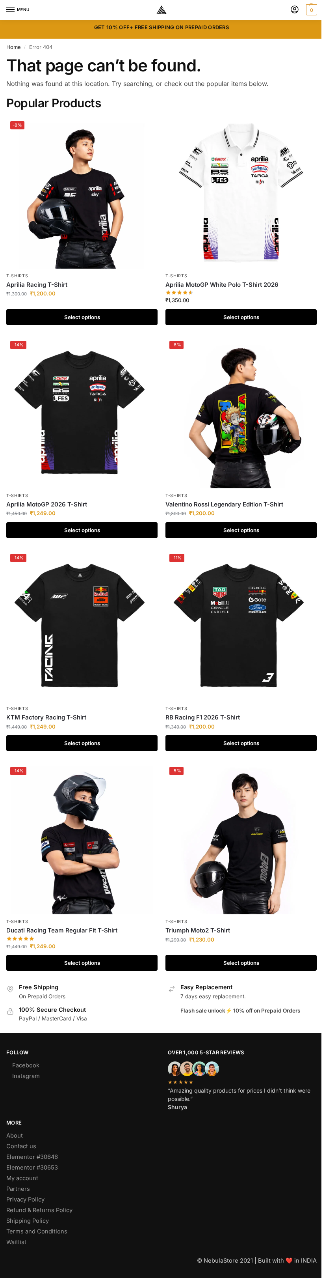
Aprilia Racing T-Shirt (36, 284)
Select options (82, 317)
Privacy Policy (25, 1199)
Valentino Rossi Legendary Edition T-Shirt (224, 504)
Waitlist (16, 1242)
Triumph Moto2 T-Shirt (197, 930)
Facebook (25, 1065)
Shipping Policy (27, 1220)
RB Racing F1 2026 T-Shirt (202, 717)
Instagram (26, 1076)
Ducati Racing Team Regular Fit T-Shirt (61, 930)
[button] (310, 9)
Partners (18, 1188)
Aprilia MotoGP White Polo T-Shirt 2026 (221, 284)
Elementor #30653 (32, 1167)
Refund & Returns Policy (39, 1210)
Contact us (21, 1146)
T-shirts (17, 275)
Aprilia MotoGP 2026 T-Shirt (46, 504)
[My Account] (294, 10)
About (14, 1135)
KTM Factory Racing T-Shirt (46, 717)
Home (13, 47)
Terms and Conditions (36, 1231)
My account (22, 1178)
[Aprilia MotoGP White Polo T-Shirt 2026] (241, 193)
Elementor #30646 (32, 1156)
